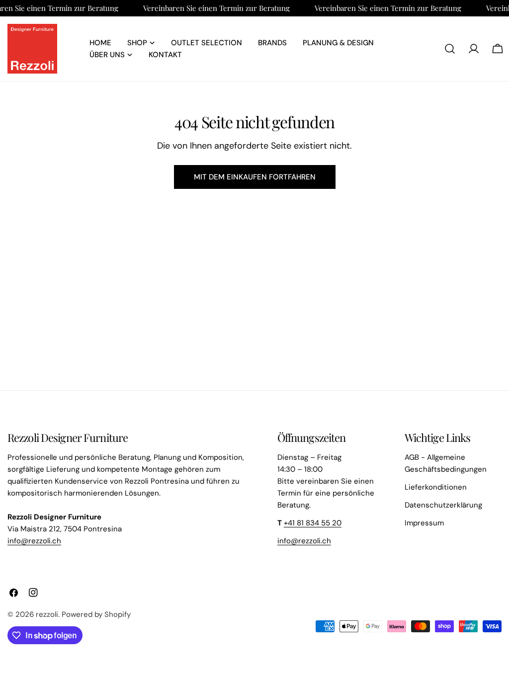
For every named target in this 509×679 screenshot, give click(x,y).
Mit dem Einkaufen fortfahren (255, 177)
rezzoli (47, 614)
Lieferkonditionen (436, 487)
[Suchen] (450, 49)
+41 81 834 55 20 (312, 523)
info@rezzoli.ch (34, 541)
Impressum (424, 523)
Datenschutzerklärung (443, 505)
